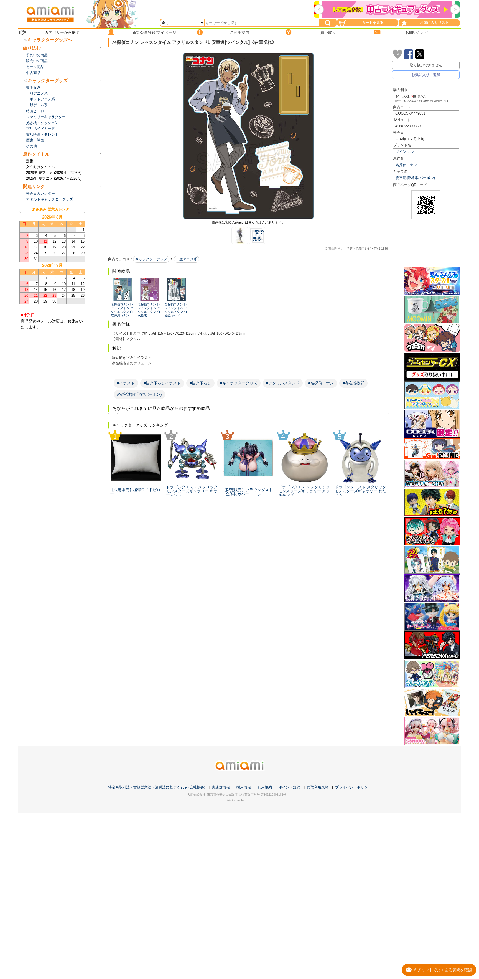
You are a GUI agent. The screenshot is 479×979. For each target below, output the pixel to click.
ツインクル (405, 151)
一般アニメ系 (186, 259)
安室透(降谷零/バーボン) (415, 178)
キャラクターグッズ (151, 259)
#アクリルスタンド (282, 383)
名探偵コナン (406, 165)
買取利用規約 (317, 787)
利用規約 (265, 787)
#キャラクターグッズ (238, 383)
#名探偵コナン (321, 383)
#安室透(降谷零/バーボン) (139, 394)
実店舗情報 (221, 787)
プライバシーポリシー (353, 787)
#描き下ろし (200, 383)
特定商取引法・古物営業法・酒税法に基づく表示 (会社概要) (156, 787)
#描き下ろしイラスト (162, 383)
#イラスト (126, 383)
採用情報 (243, 787)
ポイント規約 (289, 787)
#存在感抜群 (353, 383)
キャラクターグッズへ (50, 39)
